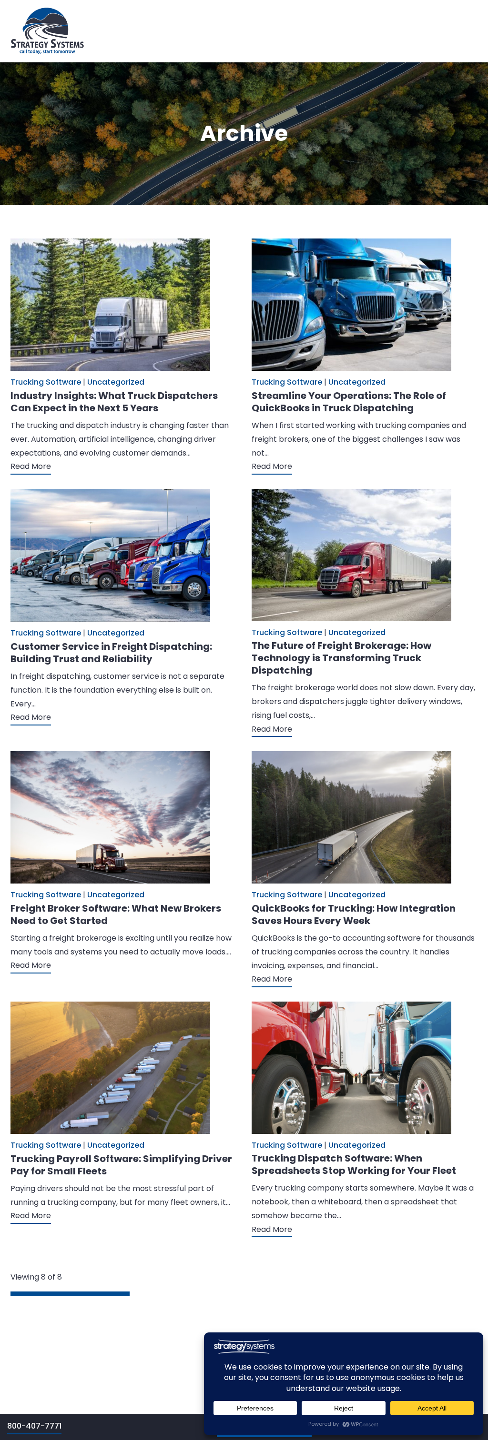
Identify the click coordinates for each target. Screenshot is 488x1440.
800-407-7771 (34, 1425)
